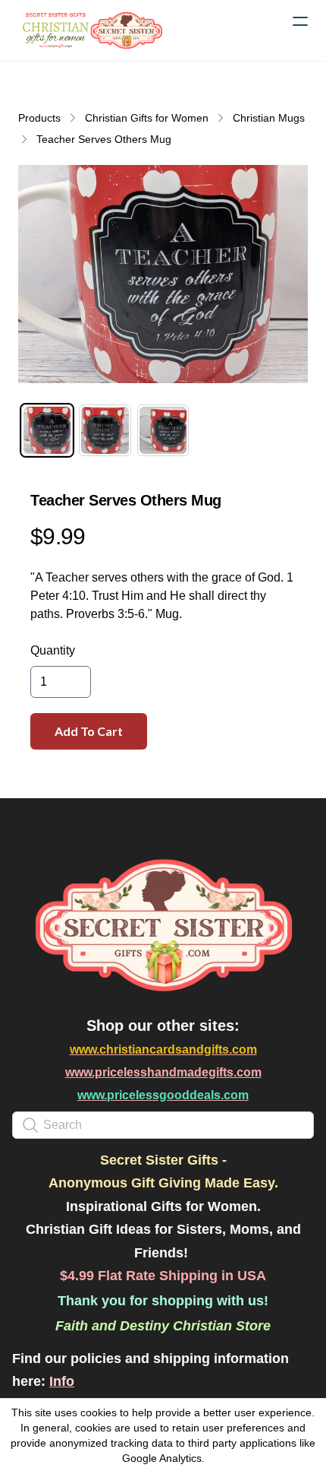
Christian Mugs (269, 118)
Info (61, 1381)
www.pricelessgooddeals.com (163, 1095)
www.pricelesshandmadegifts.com (163, 1072)
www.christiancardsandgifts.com (163, 1049)
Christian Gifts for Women (146, 118)
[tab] (47, 430)
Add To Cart (89, 731)
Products (39, 118)
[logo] (91, 30)
